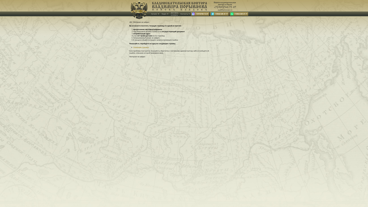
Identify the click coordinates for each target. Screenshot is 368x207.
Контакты (184, 14)
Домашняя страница (141, 47)
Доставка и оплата (174, 14)
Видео (164, 14)
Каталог (154, 14)
